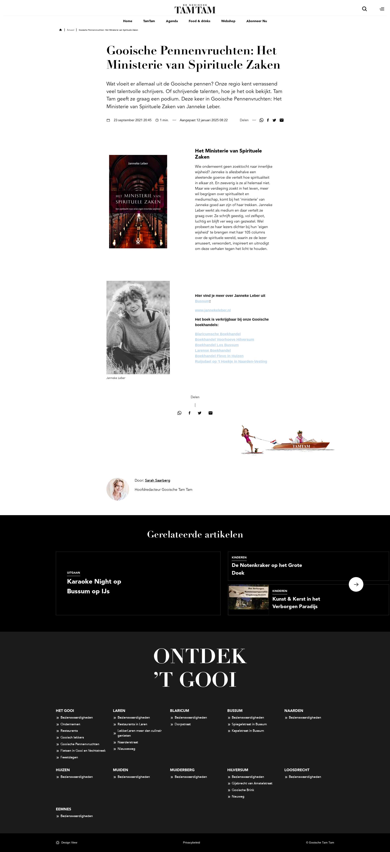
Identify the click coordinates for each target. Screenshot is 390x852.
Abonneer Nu (256, 21)
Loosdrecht (296, 770)
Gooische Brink (243, 790)
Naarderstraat (128, 742)
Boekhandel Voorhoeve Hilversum (224, 339)
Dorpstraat (183, 724)
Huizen (63, 770)
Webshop (228, 21)
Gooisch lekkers (72, 737)
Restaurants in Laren (132, 724)
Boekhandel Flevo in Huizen (219, 356)
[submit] (364, 9)
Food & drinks (199, 21)
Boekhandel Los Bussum (217, 345)
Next (356, 584)
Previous (34, 584)
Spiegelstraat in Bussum (249, 724)
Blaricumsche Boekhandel (218, 334)
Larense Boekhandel (213, 350)
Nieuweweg (126, 749)
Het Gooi (65, 711)
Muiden (120, 770)
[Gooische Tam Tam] (195, 8)
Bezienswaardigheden (77, 718)
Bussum (202, 301)
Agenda (172, 21)
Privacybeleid (191, 842)
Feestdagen (69, 757)
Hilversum (237, 770)
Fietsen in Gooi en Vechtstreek (83, 751)
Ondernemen (70, 724)
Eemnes (63, 809)
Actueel (70, 30)
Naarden (293, 711)
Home (127, 21)
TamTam (149, 21)
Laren (119, 711)
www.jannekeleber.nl (213, 310)
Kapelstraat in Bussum (248, 731)
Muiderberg (182, 770)
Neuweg (238, 797)
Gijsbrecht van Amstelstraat (252, 783)
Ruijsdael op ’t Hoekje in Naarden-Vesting (231, 361)
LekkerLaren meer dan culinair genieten (140, 733)
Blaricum (179, 711)
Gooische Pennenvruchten (80, 744)
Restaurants (69, 731)
